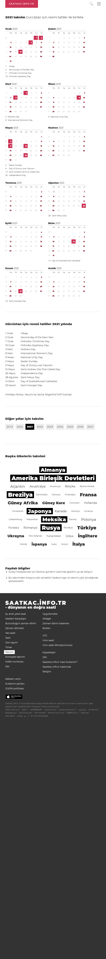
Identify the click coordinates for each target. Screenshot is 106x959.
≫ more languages (39, 716)
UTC (45, 635)
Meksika (54, 519)
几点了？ (25, 710)
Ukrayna (15, 536)
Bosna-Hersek (87, 486)
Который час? (11, 713)
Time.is (35, 706)
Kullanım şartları (15, 683)
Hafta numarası (14, 661)
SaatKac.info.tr (21, 4)
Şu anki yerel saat (15, 613)
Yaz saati (10, 633)
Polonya (88, 519)
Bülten (46, 628)
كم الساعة (82, 710)
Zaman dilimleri (14, 628)
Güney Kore (53, 503)
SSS (45, 657)
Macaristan (32, 519)
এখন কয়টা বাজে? (93, 710)
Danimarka (41, 494)
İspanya (39, 544)
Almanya (53, 470)
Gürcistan (33, 17)
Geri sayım (11, 642)
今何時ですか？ (72, 713)
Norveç (73, 519)
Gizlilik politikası (14, 688)
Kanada (61, 511)
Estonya (56, 494)
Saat (7, 637)
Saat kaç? (85, 713)
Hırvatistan (17, 511)
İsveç (54, 544)
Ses (7, 666)
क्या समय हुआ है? (36, 710)
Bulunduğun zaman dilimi (20, 623)
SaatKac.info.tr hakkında (57, 666)
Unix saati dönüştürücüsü (57, 645)
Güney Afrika (23, 502)
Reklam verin (13, 679)
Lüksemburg (15, 519)
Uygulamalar (50, 613)
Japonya (40, 511)
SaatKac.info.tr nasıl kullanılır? (60, 662)
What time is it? (12, 710)
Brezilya (20, 494)
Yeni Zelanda (35, 536)
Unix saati (48, 640)
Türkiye (86, 528)
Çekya (69, 536)
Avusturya (55, 486)
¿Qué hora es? (50, 710)
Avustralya (37, 486)
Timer (8, 647)
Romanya (30, 527)
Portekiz (13, 527)
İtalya (78, 544)
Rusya (51, 527)
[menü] (99, 4)
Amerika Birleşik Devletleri (53, 478)
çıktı (81, 577)
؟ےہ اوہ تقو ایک (23, 716)
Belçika (70, 486)
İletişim (47, 671)
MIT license (64, 394)
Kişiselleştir (49, 652)
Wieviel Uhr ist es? (56, 713)
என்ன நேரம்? (10, 716)
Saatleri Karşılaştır (15, 618)
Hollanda (90, 503)
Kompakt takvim (15, 656)
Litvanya (88, 511)
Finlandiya (70, 494)
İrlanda (23, 544)
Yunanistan (53, 536)
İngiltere (87, 535)
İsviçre (64, 544)
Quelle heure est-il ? (68, 710)
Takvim (9, 652)
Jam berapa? (40, 713)
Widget (47, 618)
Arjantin (17, 486)
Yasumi (29, 394)
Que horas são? (26, 713)
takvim (44, 17)
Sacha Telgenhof (46, 394)
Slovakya (68, 527)
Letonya (75, 511)
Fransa (88, 495)
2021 (15, 28)
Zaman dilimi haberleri (56, 623)
